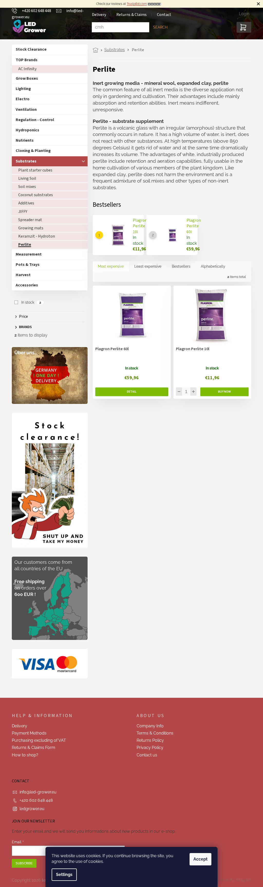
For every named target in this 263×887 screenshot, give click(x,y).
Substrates (24, 161)
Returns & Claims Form (31, 747)
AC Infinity (25, 69)
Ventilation (24, 109)
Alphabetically (211, 266)
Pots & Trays (26, 264)
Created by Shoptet (230, 879)
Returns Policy (148, 740)
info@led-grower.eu (36, 792)
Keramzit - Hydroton (34, 236)
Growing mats (29, 228)
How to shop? (23, 755)
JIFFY (20, 211)
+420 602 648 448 (34, 800)
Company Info (148, 725)
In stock (29, 302)
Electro (21, 99)
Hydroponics (25, 130)
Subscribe (22, 863)
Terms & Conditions (153, 733)
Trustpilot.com (135, 4)
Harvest (21, 275)
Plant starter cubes (33, 170)
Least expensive (146, 266)
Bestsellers (179, 266)
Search (158, 27)
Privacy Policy (148, 747)
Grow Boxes (25, 78)
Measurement (27, 254)
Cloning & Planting (31, 150)
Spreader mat (28, 220)
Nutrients (23, 140)
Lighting (21, 89)
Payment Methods (27, 733)
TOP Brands (25, 60)
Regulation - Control (33, 120)
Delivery (17, 725)
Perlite (22, 244)
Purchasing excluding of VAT (37, 740)
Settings (62, 874)
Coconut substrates (33, 195)
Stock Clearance (29, 49)
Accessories (25, 285)
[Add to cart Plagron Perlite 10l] (222, 391)
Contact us (145, 755)
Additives (24, 203)
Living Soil (25, 178)
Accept (199, 859)
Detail (129, 391)
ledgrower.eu (30, 808)
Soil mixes (25, 186)
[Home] (95, 50)
